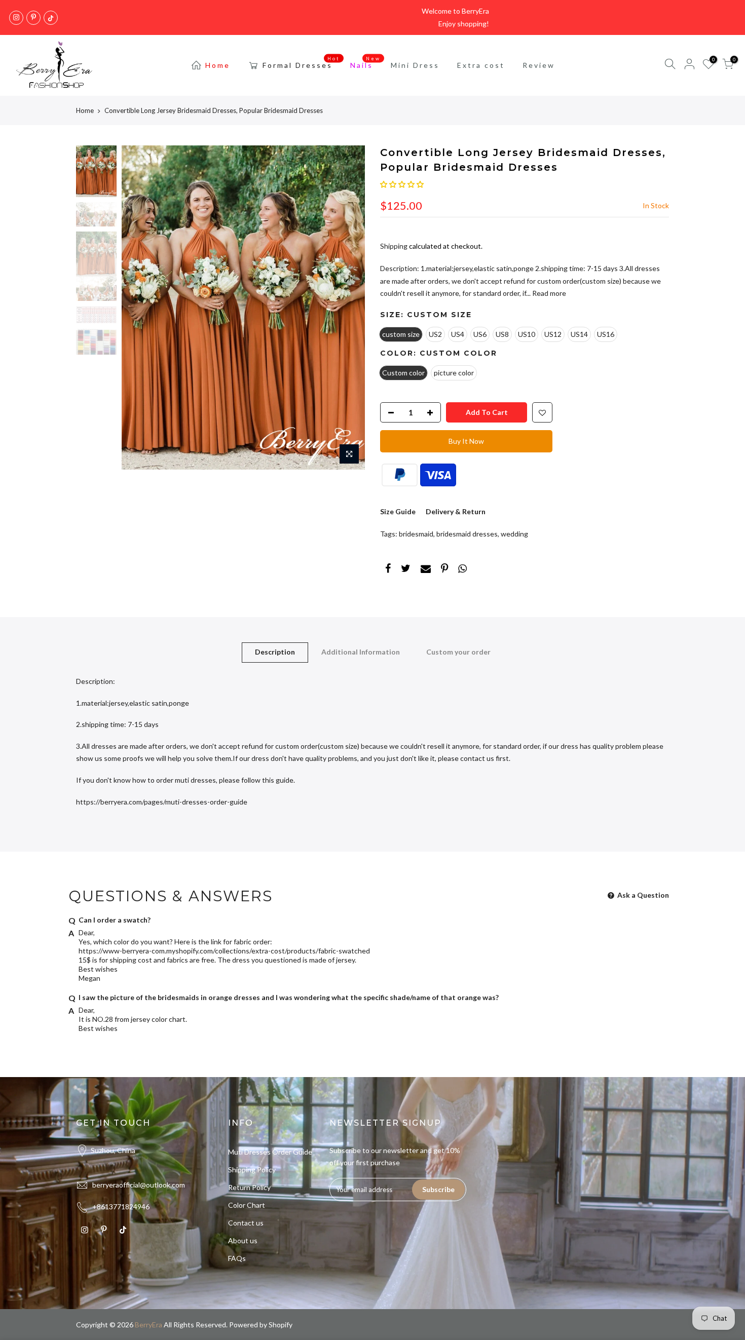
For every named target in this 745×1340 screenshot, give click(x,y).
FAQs (237, 1258)
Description (275, 651)
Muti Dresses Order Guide (270, 1151)
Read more (548, 293)
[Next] (347, 307)
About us (242, 1240)
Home (217, 65)
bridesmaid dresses (467, 533)
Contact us (246, 1222)
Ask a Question (642, 895)
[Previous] (139, 307)
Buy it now (466, 441)
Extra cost (481, 65)
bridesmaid (416, 533)
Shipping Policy (252, 1169)
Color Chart (246, 1205)
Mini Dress (415, 65)
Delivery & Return (456, 511)
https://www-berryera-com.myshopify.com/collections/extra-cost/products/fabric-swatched (224, 950)
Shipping (393, 246)
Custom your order (458, 651)
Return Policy (249, 1187)
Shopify (280, 1324)
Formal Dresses (302, 63)
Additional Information (360, 651)
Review (539, 65)
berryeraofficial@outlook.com (138, 1184)
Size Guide (398, 511)
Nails (365, 63)
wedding (514, 533)
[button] (402, 184)
